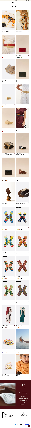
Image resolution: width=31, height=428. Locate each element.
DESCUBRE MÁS (23, 404)
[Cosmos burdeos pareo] (8, 315)
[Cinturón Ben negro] (22, 143)
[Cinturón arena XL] (22, 94)
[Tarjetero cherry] (22, 44)
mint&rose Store (5, 425)
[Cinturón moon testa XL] (22, 192)
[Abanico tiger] (8, 20)
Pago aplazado (16, 413)
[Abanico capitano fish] (8, 339)
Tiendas (15, 412)
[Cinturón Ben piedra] (8, 118)
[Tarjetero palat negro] (8, 167)
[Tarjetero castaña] (8, 192)
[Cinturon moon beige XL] (8, 69)
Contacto (10, 412)
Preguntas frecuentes (11, 416)
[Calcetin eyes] (22, 241)
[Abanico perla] (8, 364)
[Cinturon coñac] (8, 94)
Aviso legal (28, 425)
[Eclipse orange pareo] (22, 20)
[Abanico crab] (22, 339)
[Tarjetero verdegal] (22, 69)
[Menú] (0, 2)
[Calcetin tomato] (8, 216)
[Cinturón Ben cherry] (8, 44)
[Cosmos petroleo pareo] (22, 315)
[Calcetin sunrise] (8, 241)
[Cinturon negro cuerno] (8, 143)
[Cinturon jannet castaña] (22, 167)
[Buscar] (29, 2)
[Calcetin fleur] (22, 266)
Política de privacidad (24, 425)
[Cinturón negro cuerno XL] (22, 118)
